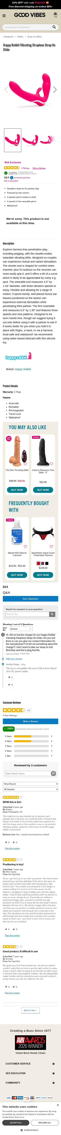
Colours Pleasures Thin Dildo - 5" (43, 471)
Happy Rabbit (23, 369)
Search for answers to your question (24, 609)
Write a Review (39, 168)
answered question (22, 178)
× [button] (58, 1105)
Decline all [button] (45, 1123)
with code (30, 2)
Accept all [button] (16, 1123)
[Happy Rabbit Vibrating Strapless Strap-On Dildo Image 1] (30, 89)
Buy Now (17, 489)
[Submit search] (52, 614)
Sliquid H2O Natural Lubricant (17, 553)
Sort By (5, 629)
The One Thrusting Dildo (17, 470)
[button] (4, 15)
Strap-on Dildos (34, 36)
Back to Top (29, 1010)
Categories (8, 36)
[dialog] (30, 1118)
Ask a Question (11, 181)
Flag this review (12, 848)
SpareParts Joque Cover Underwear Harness (43, 553)
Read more (19, 1117)
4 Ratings (25, 168)
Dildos (20, 36)
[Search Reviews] (53, 773)
